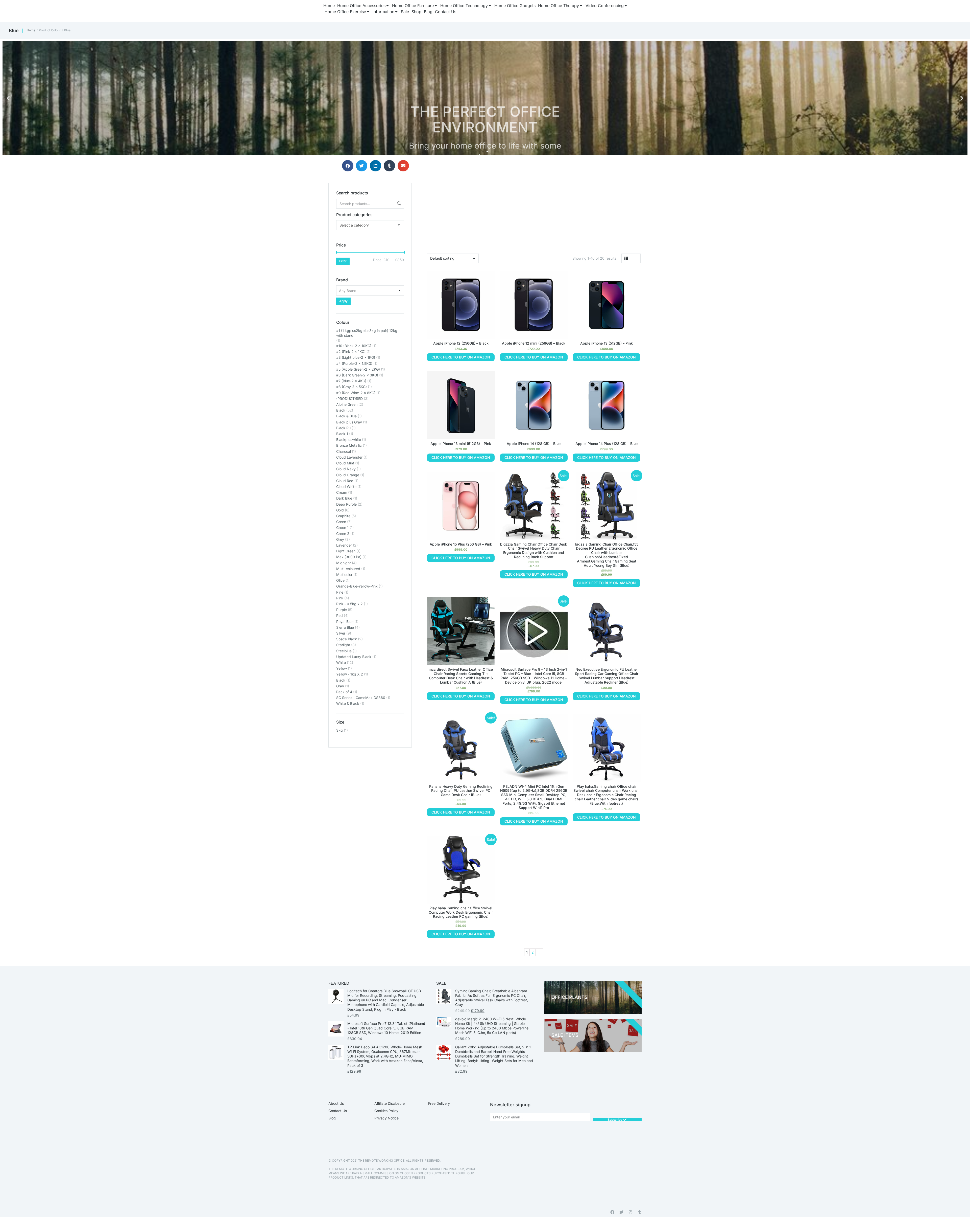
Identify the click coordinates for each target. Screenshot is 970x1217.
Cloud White (346, 486)
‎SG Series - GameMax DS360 (360, 697)
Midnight (343, 563)
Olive (340, 580)
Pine (339, 592)
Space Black (346, 639)
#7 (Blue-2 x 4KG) (351, 381)
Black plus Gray (349, 422)
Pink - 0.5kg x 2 (349, 604)
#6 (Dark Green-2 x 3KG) (357, 375)
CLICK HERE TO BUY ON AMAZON (460, 357)
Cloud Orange (347, 475)
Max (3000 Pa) (348, 557)
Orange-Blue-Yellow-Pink (357, 586)
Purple (341, 609)
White (341, 662)
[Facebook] (612, 1212)
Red (339, 615)
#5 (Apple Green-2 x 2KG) (358, 369)
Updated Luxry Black (353, 657)
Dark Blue (344, 498)
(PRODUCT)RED (349, 398)
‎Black (340, 680)
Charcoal (343, 451)
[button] (8, 98)
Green (341, 522)
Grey (340, 539)
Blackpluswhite (348, 439)
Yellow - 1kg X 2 (349, 674)
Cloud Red (344, 481)
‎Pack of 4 (344, 692)
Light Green (345, 551)
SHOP (830, 130)
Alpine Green (346, 404)
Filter (343, 261)
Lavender (344, 545)
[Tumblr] (640, 1212)
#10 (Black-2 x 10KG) (353, 346)
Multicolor (344, 574)
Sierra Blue (345, 627)
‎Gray (340, 686)
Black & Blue (346, 416)
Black (340, 410)
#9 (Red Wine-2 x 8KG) (355, 393)
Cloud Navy (346, 469)
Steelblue (344, 651)
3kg (339, 730)
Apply (343, 301)
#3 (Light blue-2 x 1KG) (355, 357)
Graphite (343, 516)
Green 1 (342, 527)
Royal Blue (344, 621)
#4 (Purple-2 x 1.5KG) (354, 363)
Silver (340, 633)
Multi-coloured (348, 569)
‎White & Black (347, 703)
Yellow (341, 668)
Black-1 (342, 434)
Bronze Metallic (349, 445)
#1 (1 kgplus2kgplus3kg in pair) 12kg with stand (366, 332)
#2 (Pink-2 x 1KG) (351, 351)
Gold (340, 510)
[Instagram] (630, 1212)
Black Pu (343, 428)
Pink (339, 598)
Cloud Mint (345, 463)
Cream (341, 492)
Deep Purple (346, 504)
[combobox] (370, 225)
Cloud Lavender (349, 457)
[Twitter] (621, 1212)
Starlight (343, 645)
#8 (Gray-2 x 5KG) (351, 387)
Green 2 (342, 533)
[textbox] (354, 225)
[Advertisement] (370, 779)
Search (398, 204)
